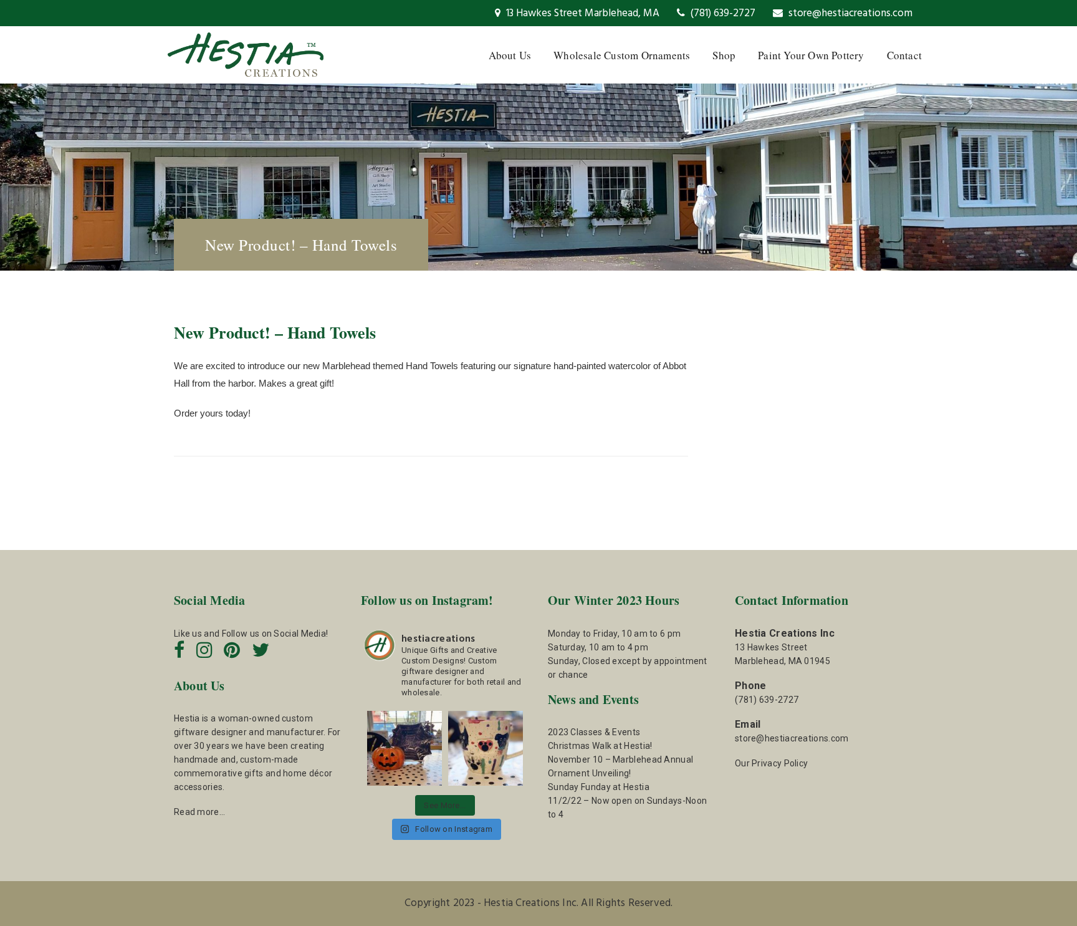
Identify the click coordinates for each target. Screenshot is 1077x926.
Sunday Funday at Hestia (598, 787)
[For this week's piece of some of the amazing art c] (485, 748)
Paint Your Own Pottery (811, 55)
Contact (904, 55)
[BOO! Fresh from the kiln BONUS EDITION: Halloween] (404, 748)
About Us (510, 55)
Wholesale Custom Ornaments (621, 55)
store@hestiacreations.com (849, 13)
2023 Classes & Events (594, 732)
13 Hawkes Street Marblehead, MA (581, 13)
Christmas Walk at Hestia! (600, 746)
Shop (723, 55)
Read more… (199, 812)
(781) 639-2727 (721, 13)
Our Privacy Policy (771, 763)
